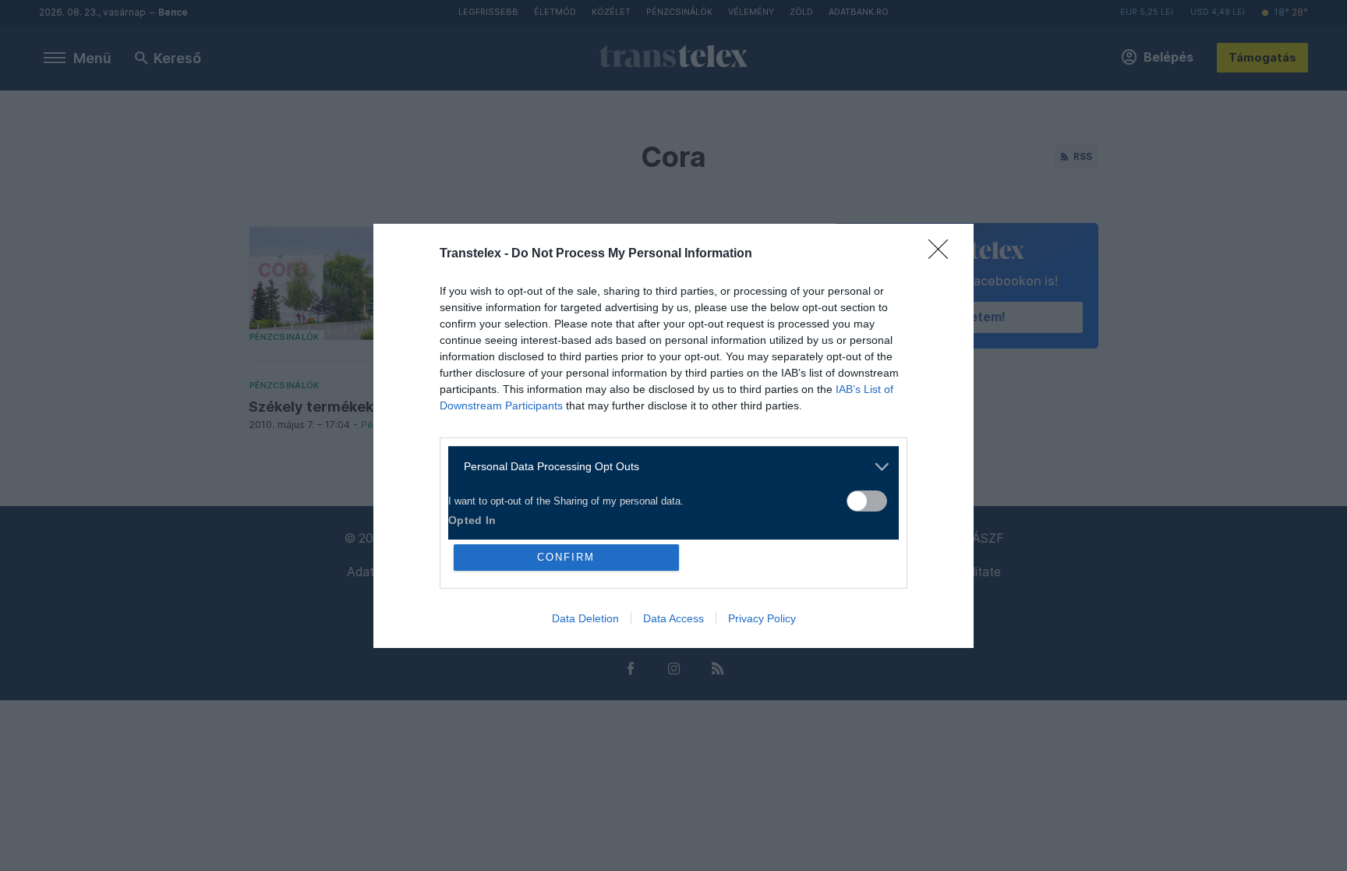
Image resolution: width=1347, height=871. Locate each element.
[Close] (943, 254)
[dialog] (673, 436)
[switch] (867, 501)
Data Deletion (585, 618)
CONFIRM (566, 557)
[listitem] (667, 467)
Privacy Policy (762, 618)
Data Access (673, 618)
